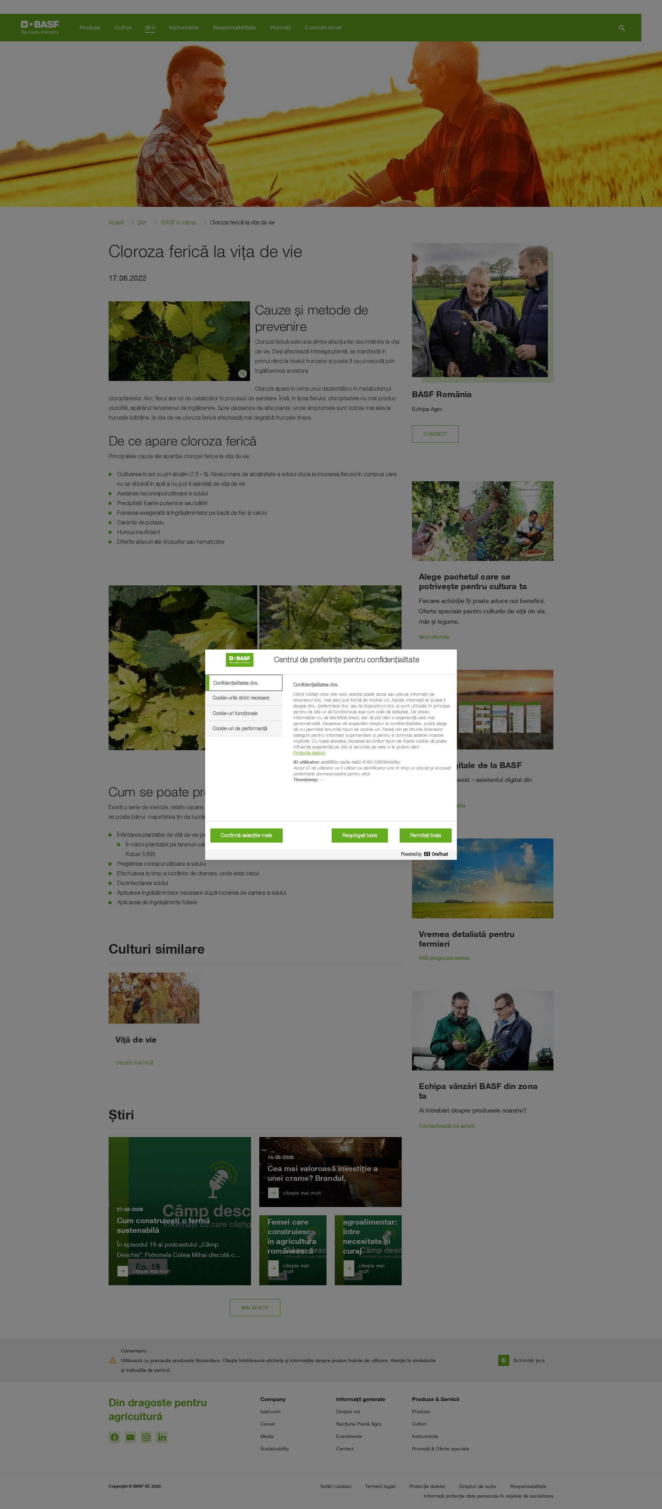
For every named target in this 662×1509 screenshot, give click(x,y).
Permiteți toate (425, 835)
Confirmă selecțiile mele (246, 835)
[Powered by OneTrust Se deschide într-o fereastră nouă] (427, 855)
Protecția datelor (309, 752)
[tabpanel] (372, 736)
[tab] (244, 683)
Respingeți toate (359, 835)
